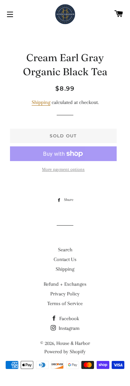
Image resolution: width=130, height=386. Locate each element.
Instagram (68, 328)
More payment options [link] (63, 169)
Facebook (68, 318)
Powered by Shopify (65, 352)
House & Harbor (73, 343)
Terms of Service (65, 303)
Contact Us (65, 259)
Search (65, 250)
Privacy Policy (65, 294)
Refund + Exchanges (65, 284)
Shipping (41, 102)
